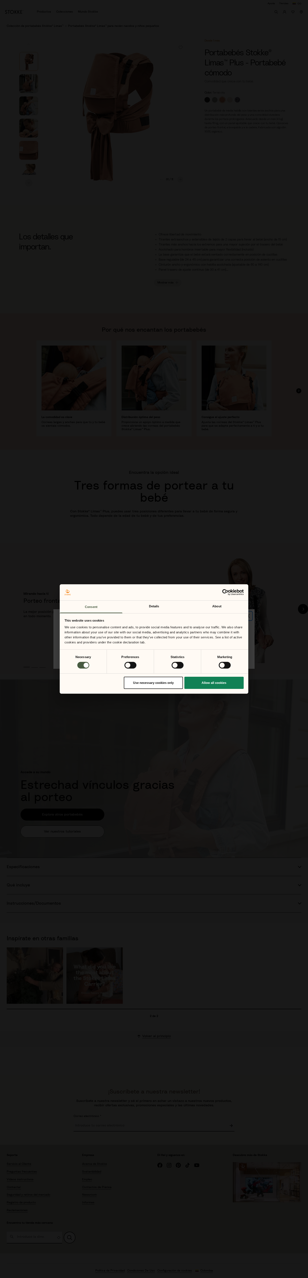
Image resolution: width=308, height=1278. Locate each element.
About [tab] (216, 606)
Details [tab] (154, 606)
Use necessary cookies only (153, 682)
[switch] (130, 665)
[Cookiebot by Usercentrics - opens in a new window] (225, 592)
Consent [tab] (91, 607)
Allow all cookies (214, 682)
